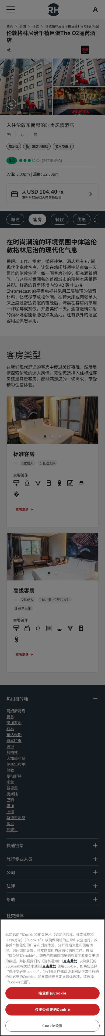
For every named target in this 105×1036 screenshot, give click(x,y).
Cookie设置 (52, 1025)
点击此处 (70, 960)
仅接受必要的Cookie (52, 1009)
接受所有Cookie (52, 993)
